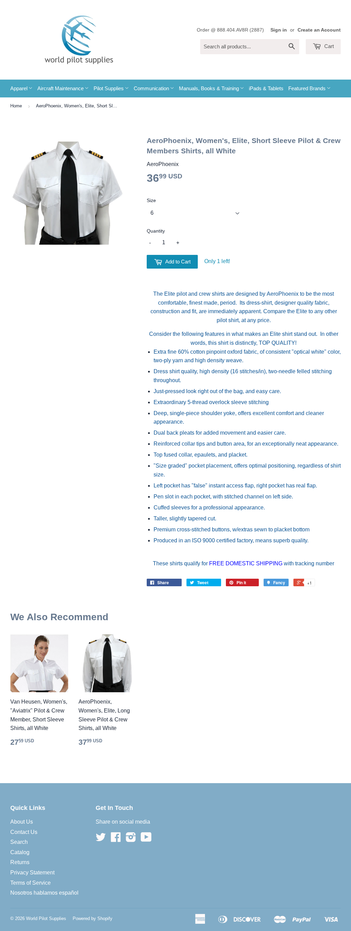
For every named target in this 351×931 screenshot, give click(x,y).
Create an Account (319, 30)
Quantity (156, 231)
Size (151, 200)
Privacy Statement (32, 872)
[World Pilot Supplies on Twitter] (101, 839)
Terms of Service (30, 883)
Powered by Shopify (92, 918)
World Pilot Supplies (46, 918)
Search (19, 842)
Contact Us (23, 832)
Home (16, 105)
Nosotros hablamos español (44, 893)
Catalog (19, 852)
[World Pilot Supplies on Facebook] (116, 839)
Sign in (278, 30)
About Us (21, 822)
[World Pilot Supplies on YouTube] (146, 839)
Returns (19, 862)
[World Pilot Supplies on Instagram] (131, 839)
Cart (328, 46)
